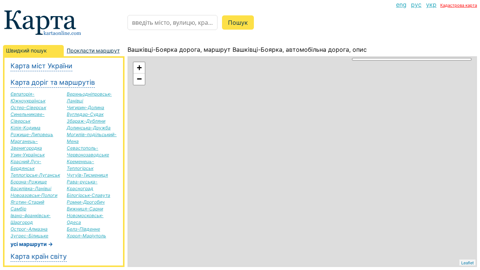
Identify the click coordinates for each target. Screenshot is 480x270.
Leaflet (467, 263)
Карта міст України (41, 66)
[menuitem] (401, 4)
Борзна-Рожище (28, 181)
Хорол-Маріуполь (86, 235)
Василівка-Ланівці (30, 188)
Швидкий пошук (26, 50)
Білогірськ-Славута (88, 195)
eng (401, 4)
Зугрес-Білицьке (29, 235)
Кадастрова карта (458, 5)
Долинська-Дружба (89, 127)
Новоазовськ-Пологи (33, 195)
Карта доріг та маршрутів (52, 82)
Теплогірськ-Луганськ (35, 175)
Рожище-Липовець (31, 134)
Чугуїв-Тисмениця (87, 175)
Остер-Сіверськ (28, 107)
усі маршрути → (31, 244)
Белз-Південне (83, 229)
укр (431, 4)
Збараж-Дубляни (86, 121)
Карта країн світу (38, 256)
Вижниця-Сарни (85, 209)
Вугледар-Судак (85, 114)
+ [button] (139, 67)
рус (416, 4)
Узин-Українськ (27, 155)
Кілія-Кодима (25, 127)
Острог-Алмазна (29, 229)
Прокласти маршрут (93, 50)
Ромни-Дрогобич (86, 202)
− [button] (139, 79)
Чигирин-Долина (85, 107)
